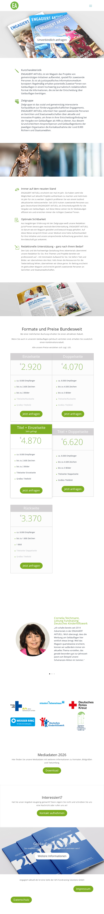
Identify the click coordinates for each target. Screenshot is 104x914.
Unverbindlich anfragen (52, 40)
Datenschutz (21, 900)
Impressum (83, 889)
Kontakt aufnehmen (52, 813)
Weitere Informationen (52, 856)
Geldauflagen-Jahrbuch (52, 843)
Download (52, 770)
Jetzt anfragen (31, 414)
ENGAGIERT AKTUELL (52, 27)
